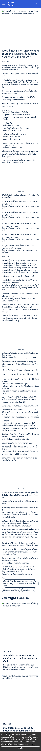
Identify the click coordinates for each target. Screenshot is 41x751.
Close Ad (21, 191)
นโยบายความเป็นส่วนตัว (9, 739)
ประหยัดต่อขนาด (28, 590)
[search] (37, 4)
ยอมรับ (20, 748)
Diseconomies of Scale (11, 590)
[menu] (4, 4)
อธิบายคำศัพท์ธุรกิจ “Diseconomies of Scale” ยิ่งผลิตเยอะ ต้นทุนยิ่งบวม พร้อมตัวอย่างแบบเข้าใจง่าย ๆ (19, 583)
